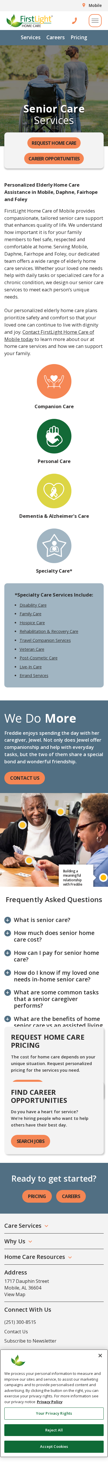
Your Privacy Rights (54, 1413)
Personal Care (54, 461)
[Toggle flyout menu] (95, 20)
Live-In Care (31, 667)
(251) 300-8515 (20, 1322)
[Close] (100, 1355)
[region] (54, 1403)
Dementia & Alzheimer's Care (54, 516)
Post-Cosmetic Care (39, 658)
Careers (55, 37)
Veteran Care (32, 649)
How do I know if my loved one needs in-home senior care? (56, 976)
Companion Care (54, 406)
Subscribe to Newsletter (30, 1341)
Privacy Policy (49, 1401)
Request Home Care (54, 143)
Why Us (14, 1241)
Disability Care (33, 605)
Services (31, 37)
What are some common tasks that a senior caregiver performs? (56, 999)
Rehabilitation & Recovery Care (49, 631)
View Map (14, 1294)
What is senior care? (42, 919)
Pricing (79, 37)
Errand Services (34, 675)
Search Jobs (31, 1141)
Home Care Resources (34, 1257)
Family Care (30, 613)
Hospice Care (32, 622)
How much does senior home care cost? (54, 936)
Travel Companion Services (45, 640)
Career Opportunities (54, 158)
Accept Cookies (54, 1446)
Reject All (54, 1430)
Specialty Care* (54, 570)
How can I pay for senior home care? (56, 956)
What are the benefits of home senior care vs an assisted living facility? (58, 1025)
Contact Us (24, 778)
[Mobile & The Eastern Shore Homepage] (30, 20)
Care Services (22, 1225)
